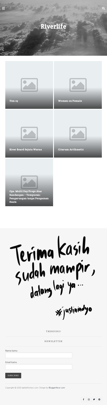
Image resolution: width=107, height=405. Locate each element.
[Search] (103, 8)
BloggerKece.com (57, 388)
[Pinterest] (99, 399)
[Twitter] (94, 399)
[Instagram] (88, 399)
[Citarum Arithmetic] (78, 134)
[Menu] (3, 8)
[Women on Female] (78, 85)
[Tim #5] (29, 85)
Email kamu (11, 362)
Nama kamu (11, 351)
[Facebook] (83, 399)
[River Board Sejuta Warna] (29, 134)
